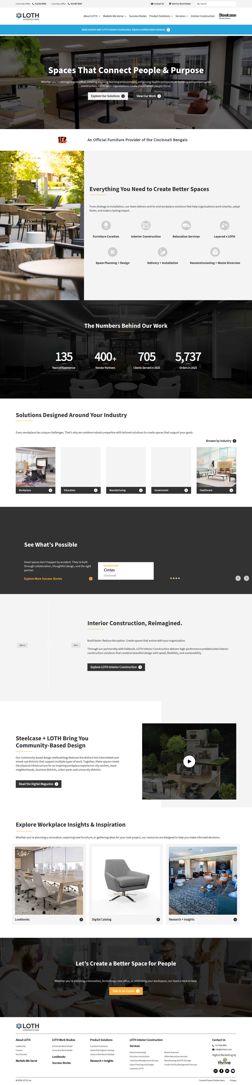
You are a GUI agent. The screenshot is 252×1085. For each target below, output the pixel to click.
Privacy (233, 1080)
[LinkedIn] (227, 1071)
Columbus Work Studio (62, 1050)
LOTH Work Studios (63, 1040)
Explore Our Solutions (105, 96)
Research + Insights (181, 919)
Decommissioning (138, 1052)
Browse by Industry (218, 441)
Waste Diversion (171, 1052)
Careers (19, 1050)
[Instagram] (216, 1071)
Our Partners (21, 1054)
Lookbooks (22, 919)
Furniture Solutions (99, 1046)
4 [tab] (179, 578)
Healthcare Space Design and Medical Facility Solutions (215, 467)
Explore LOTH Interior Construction (114, 667)
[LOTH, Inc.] (27, 16)
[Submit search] (198, 3)
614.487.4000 (76, 3)
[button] (4, 140)
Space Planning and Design (142, 1064)
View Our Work (146, 96)
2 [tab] (173, 578)
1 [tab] (171, 578)
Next (246, 578)
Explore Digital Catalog (111, 887)
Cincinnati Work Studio (62, 1046)
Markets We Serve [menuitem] (113, 16)
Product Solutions (101, 1040)
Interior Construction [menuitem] (203, 16)
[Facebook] (221, 1071)
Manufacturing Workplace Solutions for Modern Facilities (123, 467)
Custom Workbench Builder (102, 1054)
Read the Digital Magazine (36, 784)
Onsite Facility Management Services (180, 1064)
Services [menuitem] (180, 16)
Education (69, 490)
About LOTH (23, 1040)
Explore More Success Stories (43, 579)
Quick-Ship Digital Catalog (102, 1050)
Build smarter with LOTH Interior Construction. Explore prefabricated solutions (123, 30)
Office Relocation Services (175, 1056)
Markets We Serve (26, 1061)
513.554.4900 (40, 3)
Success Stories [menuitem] (137, 16)
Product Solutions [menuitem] (159, 16)
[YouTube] (233, 1071)
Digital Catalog (101, 919)
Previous (238, 578)
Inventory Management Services (144, 1060)
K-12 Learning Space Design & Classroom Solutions (76, 467)
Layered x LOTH (137, 1068)
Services (135, 1046)
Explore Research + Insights (191, 889)
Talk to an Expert (123, 991)
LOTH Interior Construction (146, 1040)
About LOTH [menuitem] (91, 16)
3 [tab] (176, 578)
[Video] (189, 761)
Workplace (25, 490)
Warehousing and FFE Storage (177, 1060)
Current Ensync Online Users (212, 1080)
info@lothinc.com (224, 1049)
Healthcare (206, 490)
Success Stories (61, 1063)
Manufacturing (117, 490)
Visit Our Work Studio (181, 3)
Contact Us (159, 3)
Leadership (21, 1046)
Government (161, 490)
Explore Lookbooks (31, 887)
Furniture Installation (139, 1056)
